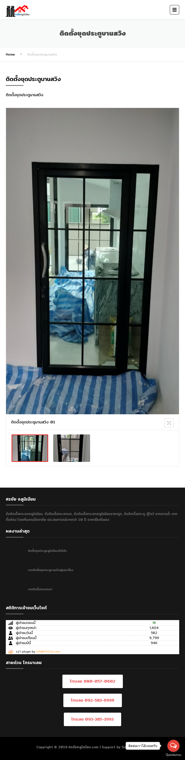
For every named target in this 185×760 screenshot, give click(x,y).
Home (10, 54)
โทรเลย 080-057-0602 (92, 681)
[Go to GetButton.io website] (173, 755)
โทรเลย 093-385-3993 (92, 719)
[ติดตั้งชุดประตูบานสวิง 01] (30, 448)
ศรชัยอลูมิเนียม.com (83, 747)
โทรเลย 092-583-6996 (92, 700)
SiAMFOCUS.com (48, 651)
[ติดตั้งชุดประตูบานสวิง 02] (71, 448)
